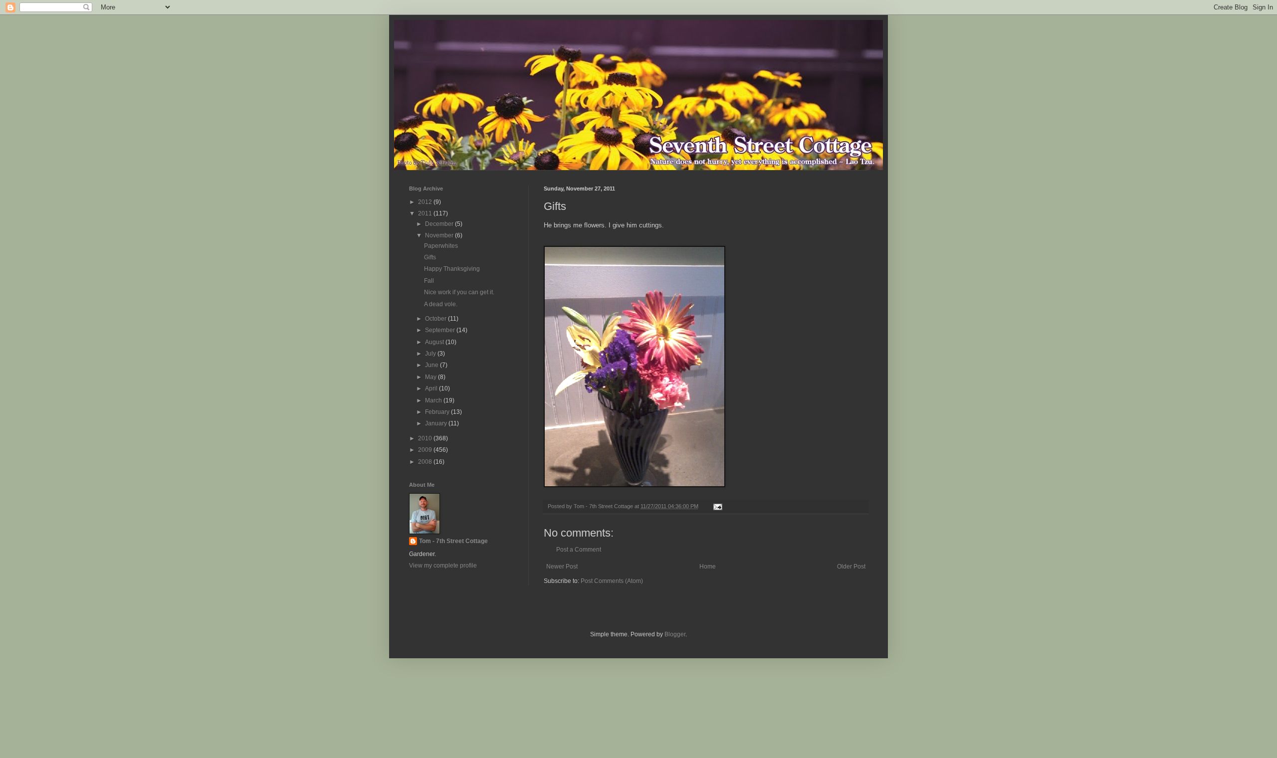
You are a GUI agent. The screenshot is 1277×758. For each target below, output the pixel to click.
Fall (429, 280)
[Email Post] (717, 506)
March (434, 400)
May (431, 377)
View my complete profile (443, 565)
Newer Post (562, 566)
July (431, 353)
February (438, 411)
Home (707, 566)
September (440, 330)
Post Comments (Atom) (612, 580)
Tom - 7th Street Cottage (453, 541)
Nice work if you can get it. (459, 292)
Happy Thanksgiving (452, 268)
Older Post (851, 566)
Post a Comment (578, 549)
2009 (425, 449)
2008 (425, 461)
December (440, 223)
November (440, 235)
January (436, 423)
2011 (425, 213)
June (432, 365)
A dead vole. (440, 304)
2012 (425, 201)
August (435, 342)
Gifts (430, 257)
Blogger (674, 634)
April (432, 388)
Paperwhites (441, 245)
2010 (425, 438)
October (436, 318)
